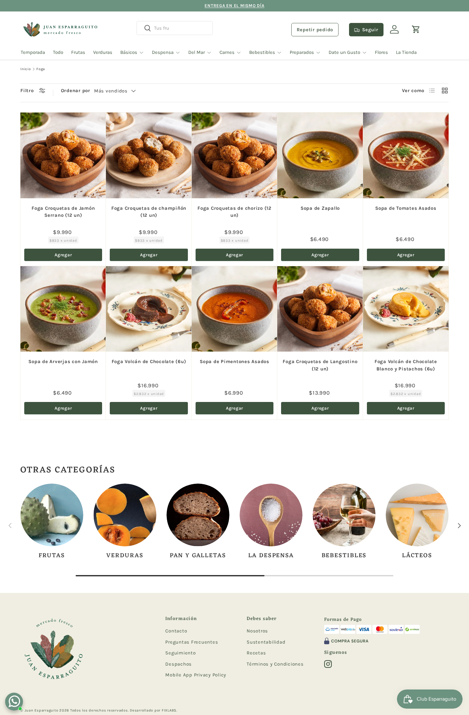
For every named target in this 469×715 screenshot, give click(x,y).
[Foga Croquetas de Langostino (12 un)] (320, 309)
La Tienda (406, 52)
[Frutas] (51, 515)
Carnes (227, 52)
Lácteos (417, 555)
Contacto (176, 631)
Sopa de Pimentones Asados (234, 361)
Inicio (25, 69)
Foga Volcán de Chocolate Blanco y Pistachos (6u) (406, 365)
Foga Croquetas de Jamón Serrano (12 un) (63, 211)
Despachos (178, 664)
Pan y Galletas (198, 555)
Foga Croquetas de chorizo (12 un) (234, 211)
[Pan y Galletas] (198, 515)
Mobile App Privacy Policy (195, 675)
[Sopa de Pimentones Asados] (234, 309)
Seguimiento (180, 653)
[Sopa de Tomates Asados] (406, 155)
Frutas (78, 52)
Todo (58, 52)
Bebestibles (262, 52)
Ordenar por (75, 90)
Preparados (302, 52)
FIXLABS (169, 710)
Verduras (102, 52)
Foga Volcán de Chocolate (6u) (149, 361)
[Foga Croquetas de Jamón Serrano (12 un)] (63, 155)
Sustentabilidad (266, 642)
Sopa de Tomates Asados (405, 208)
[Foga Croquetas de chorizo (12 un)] (234, 155)
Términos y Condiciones (275, 664)
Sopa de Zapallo (320, 208)
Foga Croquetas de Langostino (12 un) (320, 365)
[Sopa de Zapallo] (320, 155)
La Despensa (271, 555)
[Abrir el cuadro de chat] (14, 702)
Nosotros (257, 631)
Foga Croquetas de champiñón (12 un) (148, 211)
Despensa (163, 52)
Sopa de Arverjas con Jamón (63, 361)
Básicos (128, 52)
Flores (381, 52)
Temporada (33, 52)
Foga (40, 69)
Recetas (256, 653)
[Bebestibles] (344, 515)
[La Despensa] (271, 515)
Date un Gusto (344, 52)
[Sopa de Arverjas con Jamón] (63, 309)
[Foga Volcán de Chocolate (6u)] (148, 309)
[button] (416, 29)
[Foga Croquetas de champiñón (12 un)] (148, 155)
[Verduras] (124, 515)
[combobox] (174, 28)
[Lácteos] (417, 515)
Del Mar (196, 52)
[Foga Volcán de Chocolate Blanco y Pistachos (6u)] (406, 309)
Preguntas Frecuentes (191, 642)
